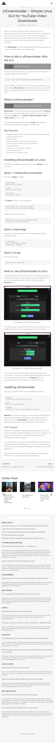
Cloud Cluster (7, 664)
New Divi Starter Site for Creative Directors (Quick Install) (19, 708)
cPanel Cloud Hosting (27, 7)
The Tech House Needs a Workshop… (13, 535)
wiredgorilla (23, 25)
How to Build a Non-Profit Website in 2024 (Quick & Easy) (19, 695)
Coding (4, 607)
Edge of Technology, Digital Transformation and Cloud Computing (22, 679)
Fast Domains (7, 590)
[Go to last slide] (4, 494)
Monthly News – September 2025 (12, 465)
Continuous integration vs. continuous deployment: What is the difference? (25, 526)
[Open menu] (51, 3)
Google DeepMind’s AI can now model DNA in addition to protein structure (25, 578)
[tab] (24, 508)
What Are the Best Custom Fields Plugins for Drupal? (18, 561)
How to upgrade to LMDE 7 (44, 465)
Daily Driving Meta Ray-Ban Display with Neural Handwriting (9, 498)
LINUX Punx (6, 634)
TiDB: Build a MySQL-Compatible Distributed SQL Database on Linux (23, 538)
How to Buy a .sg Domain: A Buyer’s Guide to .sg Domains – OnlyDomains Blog (26, 623)
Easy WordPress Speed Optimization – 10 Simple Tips (19, 546)
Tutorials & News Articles (12, 542)
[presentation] (9, 487)
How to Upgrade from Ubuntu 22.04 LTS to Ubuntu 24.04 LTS (21, 594)
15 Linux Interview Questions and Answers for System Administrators (23, 532)
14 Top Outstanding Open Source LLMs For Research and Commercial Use (25, 638)
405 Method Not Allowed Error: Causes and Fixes (17, 611)
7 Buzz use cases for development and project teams (18, 529)
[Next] (51, 494)
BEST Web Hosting (9, 691)
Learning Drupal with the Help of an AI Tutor (15, 668)
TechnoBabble (7, 575)
